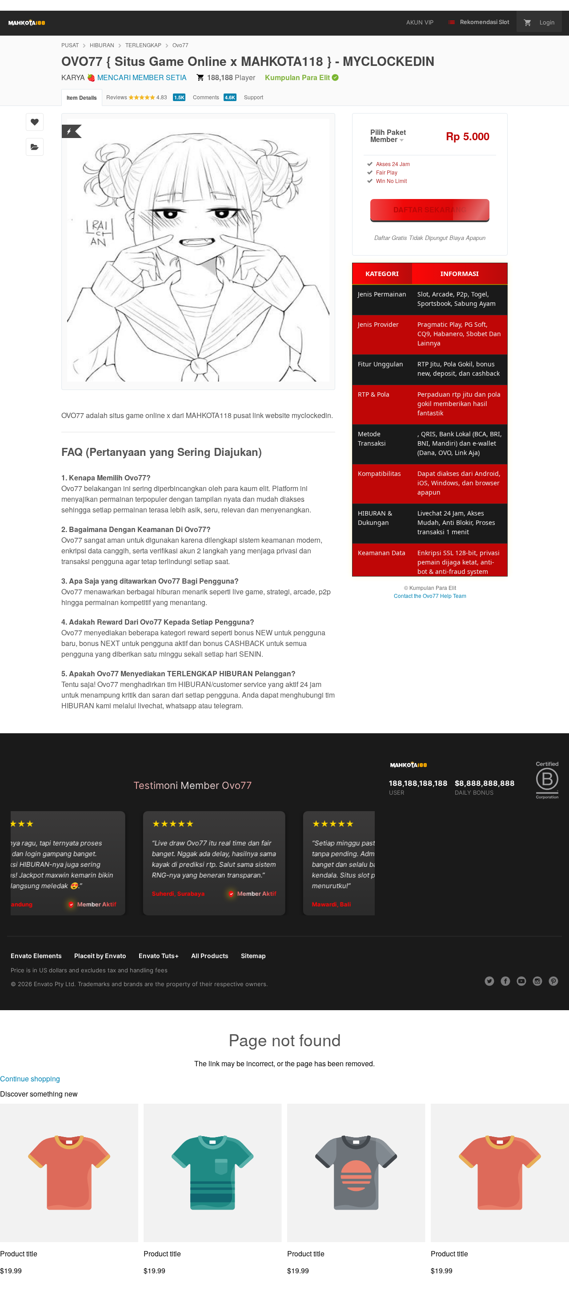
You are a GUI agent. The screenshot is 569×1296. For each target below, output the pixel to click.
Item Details (82, 97)
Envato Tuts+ (159, 955)
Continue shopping (30, 1078)
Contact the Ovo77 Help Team (430, 595)
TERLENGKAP (143, 45)
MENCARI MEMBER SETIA (142, 77)
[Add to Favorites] (35, 122)
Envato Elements (36, 955)
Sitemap (253, 955)
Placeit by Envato (100, 955)
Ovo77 (180, 45)
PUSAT (70, 45)
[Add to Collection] (35, 147)
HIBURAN (102, 45)
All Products (209, 955)
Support (253, 97)
